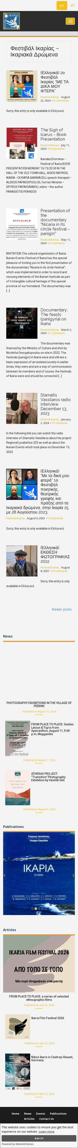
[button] (4, 881)
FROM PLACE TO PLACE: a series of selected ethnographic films (39, 998)
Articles (29, 1119)
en (61, 5)
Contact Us (46, 1119)
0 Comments (61, 100)
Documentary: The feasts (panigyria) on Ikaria (54, 316)
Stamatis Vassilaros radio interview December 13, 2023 (56, 404)
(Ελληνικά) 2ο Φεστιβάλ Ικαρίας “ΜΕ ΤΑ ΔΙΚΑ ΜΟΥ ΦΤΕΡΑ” (55, 81)
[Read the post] (39, 670)
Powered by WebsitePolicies (17, 1144)
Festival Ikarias (50, 97)
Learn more (46, 1131)
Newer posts (62, 609)
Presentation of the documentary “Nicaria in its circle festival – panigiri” (55, 222)
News (27, 1113)
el (73, 5)
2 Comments (57, 333)
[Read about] (39, 873)
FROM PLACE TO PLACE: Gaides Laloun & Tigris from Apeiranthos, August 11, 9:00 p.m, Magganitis (52, 729)
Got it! (39, 1138)
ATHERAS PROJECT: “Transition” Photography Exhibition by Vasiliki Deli (48, 777)
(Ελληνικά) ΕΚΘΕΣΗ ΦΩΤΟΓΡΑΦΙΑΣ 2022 (55, 554)
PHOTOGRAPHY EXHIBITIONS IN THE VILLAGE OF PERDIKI (39, 704)
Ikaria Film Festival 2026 (47, 1018)
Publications (58, 1113)
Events (40, 1113)
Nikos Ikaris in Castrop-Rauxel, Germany (52, 1058)
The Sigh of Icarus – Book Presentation (54, 134)
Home (15, 1113)
